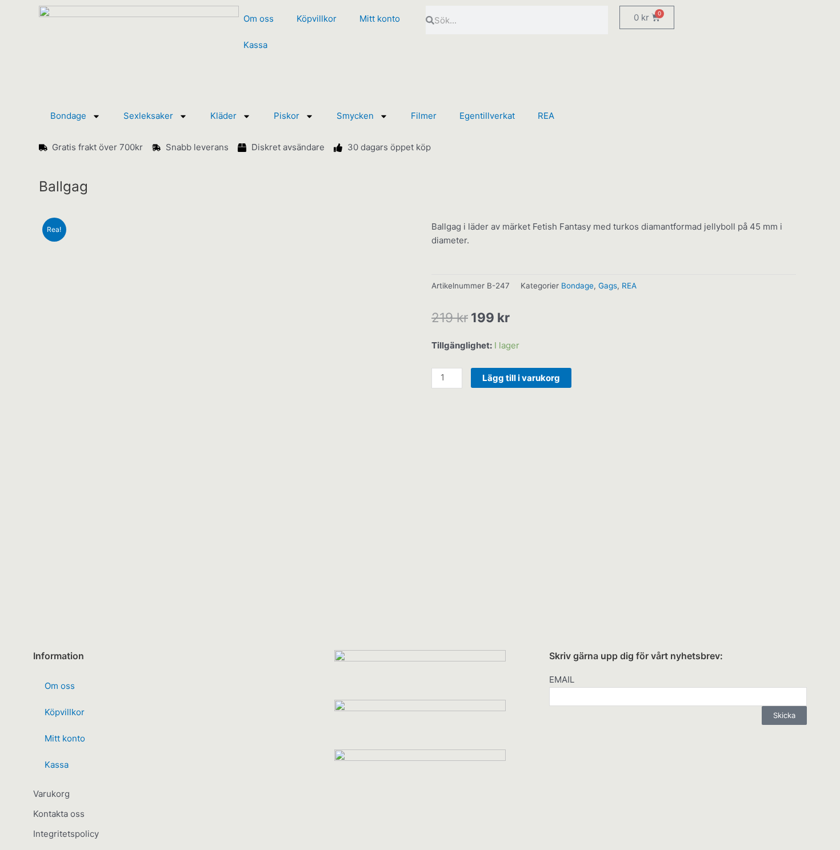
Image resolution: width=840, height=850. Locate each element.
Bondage (68, 115)
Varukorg (51, 793)
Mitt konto (379, 18)
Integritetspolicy (66, 833)
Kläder (223, 115)
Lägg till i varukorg (521, 377)
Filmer (424, 115)
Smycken (355, 115)
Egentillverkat (487, 115)
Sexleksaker (148, 115)
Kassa (255, 44)
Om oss (258, 18)
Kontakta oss (59, 813)
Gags (607, 285)
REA (546, 115)
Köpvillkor (317, 18)
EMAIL (561, 679)
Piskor (286, 115)
